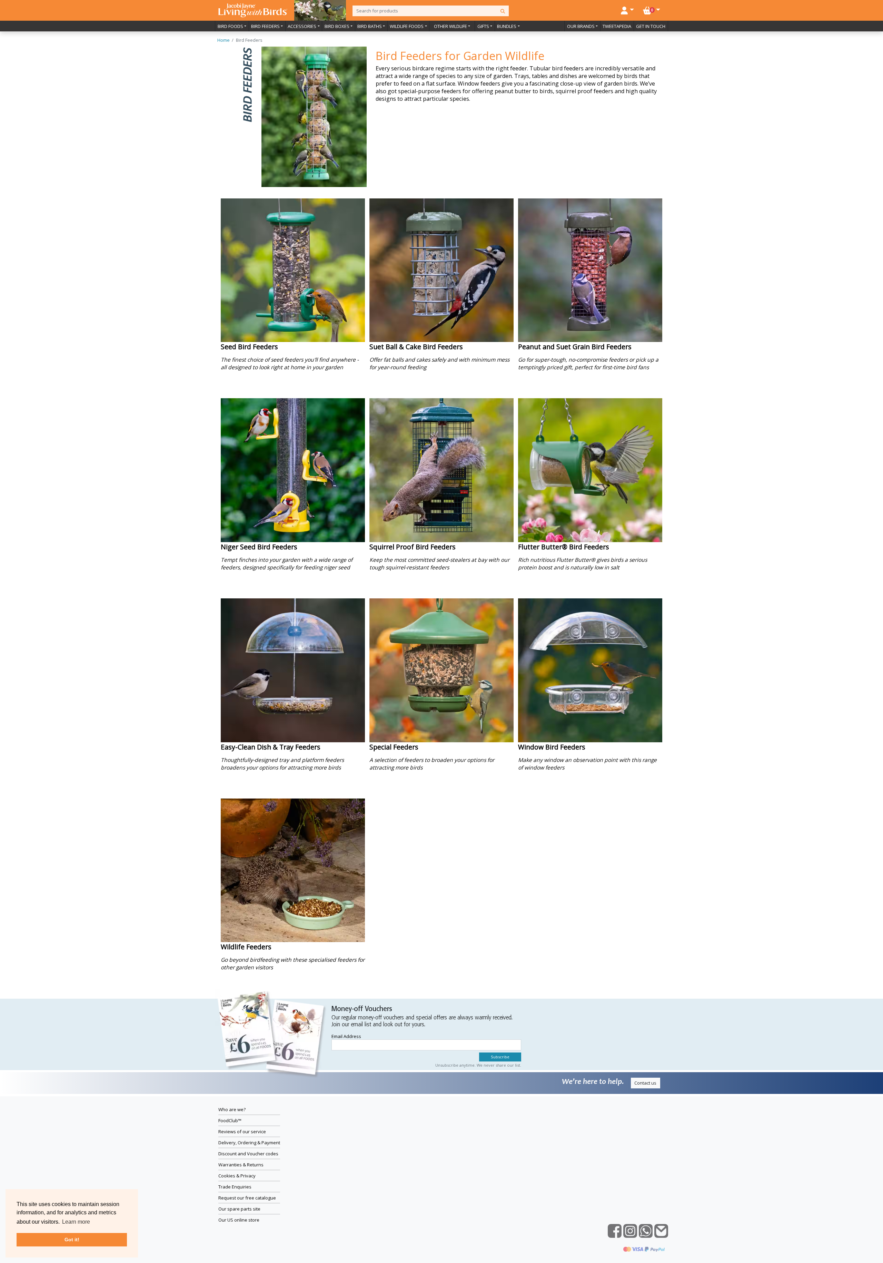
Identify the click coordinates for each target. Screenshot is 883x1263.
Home (223, 40)
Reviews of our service (242, 1131)
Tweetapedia (617, 26)
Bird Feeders (265, 26)
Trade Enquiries (234, 1187)
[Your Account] (627, 9)
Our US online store (238, 1220)
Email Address (346, 1036)
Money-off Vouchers (361, 1009)
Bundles (506, 26)
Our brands (581, 26)
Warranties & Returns (241, 1165)
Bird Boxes (337, 26)
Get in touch (650, 26)
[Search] (503, 11)
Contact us (645, 1083)
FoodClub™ (229, 1120)
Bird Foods (230, 26)
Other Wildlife (450, 26)
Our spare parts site (239, 1209)
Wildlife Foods (407, 26)
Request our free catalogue (247, 1198)
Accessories (302, 26)
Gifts (483, 26)
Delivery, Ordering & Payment (249, 1142)
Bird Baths (369, 26)
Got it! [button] (72, 1239)
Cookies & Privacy (237, 1176)
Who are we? (232, 1109)
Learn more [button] (76, 1222)
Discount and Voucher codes (248, 1154)
